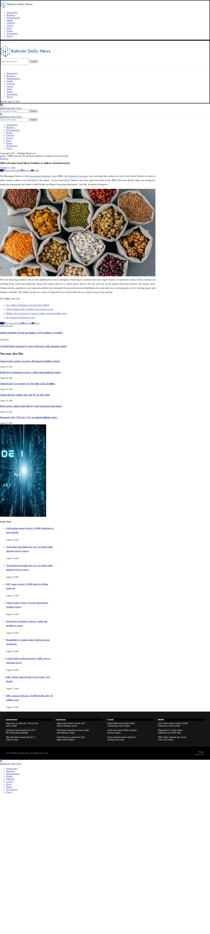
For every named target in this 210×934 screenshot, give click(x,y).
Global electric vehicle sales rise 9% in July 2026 (25, 395)
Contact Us (198, 754)
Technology (12, 33)
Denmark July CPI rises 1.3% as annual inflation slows (28, 417)
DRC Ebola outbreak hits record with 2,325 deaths (172, 738)
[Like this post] (2, 170)
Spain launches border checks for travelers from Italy (121, 738)
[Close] (1, 114)
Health (10, 20)
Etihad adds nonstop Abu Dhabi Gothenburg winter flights (121, 724)
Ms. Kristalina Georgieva (76, 176)
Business (11, 15)
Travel (10, 36)
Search (34, 61)
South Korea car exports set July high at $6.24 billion (27, 383)
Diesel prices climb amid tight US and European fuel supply (31, 406)
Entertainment (13, 17)
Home (3, 156)
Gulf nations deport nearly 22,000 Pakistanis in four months (173, 724)
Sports (10, 31)
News (9, 28)
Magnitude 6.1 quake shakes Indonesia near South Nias (170, 731)
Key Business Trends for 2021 (20, 317)
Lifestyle (11, 23)
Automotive (12, 12)
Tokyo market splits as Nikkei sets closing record (29, 309)
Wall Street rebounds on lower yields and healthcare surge (30, 372)
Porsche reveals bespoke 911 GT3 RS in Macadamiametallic (20, 731)
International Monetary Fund (43, 176)
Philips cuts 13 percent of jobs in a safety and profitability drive (36, 313)
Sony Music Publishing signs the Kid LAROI (27, 305)
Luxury (10, 25)
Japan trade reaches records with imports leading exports (30, 361)
